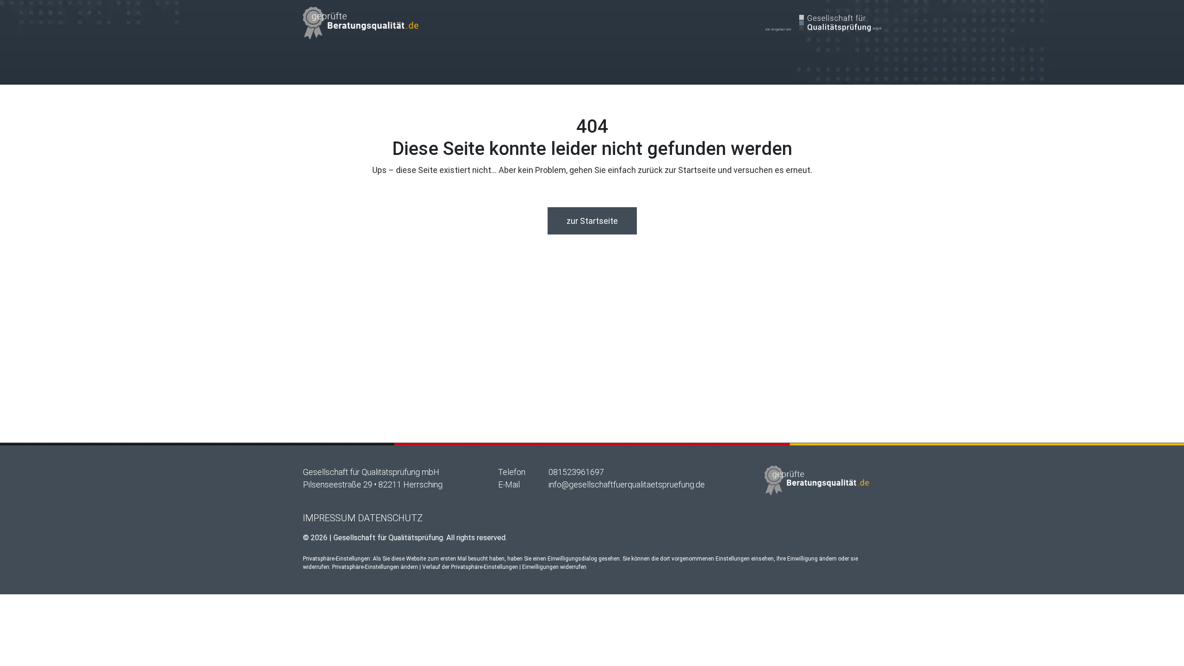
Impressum (329, 518)
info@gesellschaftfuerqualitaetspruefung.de (627, 484)
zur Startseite (592, 221)
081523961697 (576, 472)
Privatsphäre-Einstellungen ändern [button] (375, 567)
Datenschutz (390, 518)
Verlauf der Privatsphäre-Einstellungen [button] (470, 567)
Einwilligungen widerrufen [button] (554, 567)
